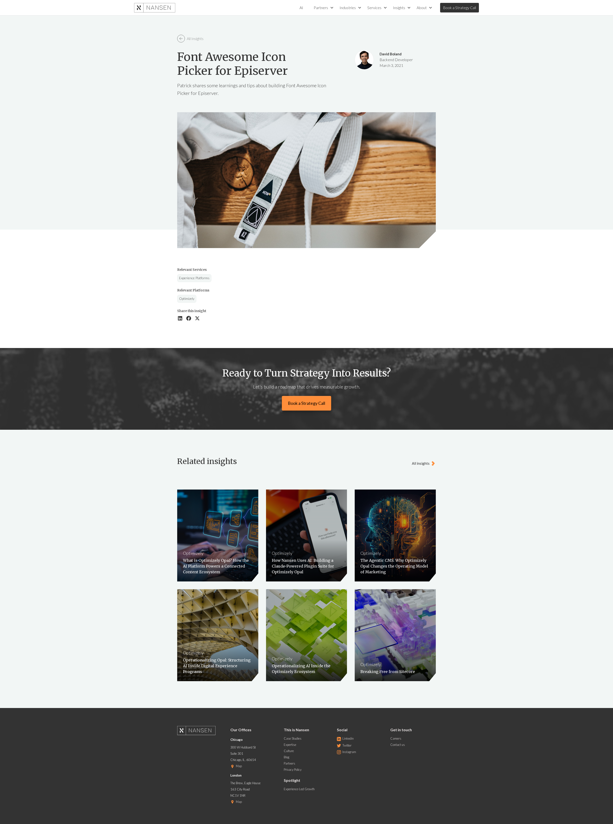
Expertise (290, 745)
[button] (324, 7)
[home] (154, 8)
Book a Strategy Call (459, 7)
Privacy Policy (292, 770)
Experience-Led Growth (299, 789)
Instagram (349, 752)
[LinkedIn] (180, 318)
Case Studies (292, 738)
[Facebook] (189, 318)
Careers (395, 738)
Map (239, 766)
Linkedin (348, 738)
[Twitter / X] (197, 318)
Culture (289, 751)
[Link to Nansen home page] (200, 731)
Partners (289, 763)
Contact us (397, 745)
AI (301, 7)
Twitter (347, 745)
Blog (286, 757)
